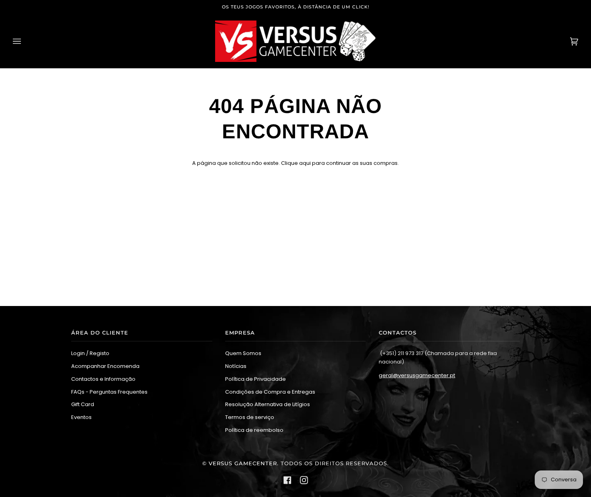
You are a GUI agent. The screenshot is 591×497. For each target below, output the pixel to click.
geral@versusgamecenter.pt (417, 375)
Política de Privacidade (255, 379)
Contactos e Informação (103, 379)
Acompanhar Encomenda (105, 366)
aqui (305, 163)
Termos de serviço (249, 417)
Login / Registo (90, 353)
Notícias (235, 366)
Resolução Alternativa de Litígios (267, 404)
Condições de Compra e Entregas (270, 392)
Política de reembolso (254, 430)
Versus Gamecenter (243, 463)
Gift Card (82, 404)
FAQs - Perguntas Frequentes (109, 392)
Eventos (81, 417)
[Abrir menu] (25, 41)
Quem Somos (243, 353)
